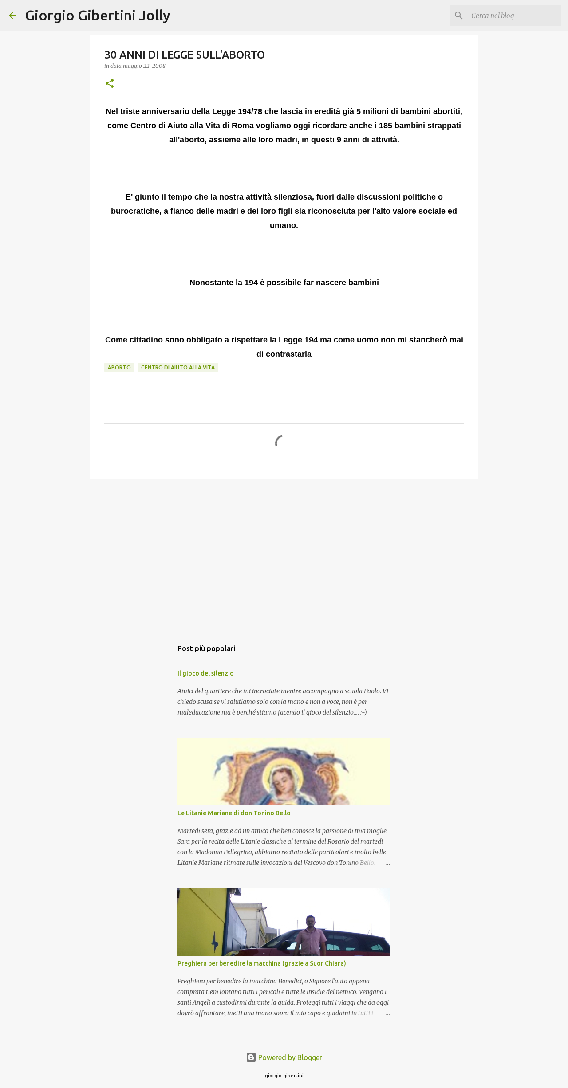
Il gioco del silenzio (206, 673)
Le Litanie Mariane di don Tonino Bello (234, 813)
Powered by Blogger (289, 1057)
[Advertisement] (284, 555)
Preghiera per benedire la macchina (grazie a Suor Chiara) (262, 963)
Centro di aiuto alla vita (178, 367)
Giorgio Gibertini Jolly (97, 15)
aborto (119, 367)
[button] (109, 84)
